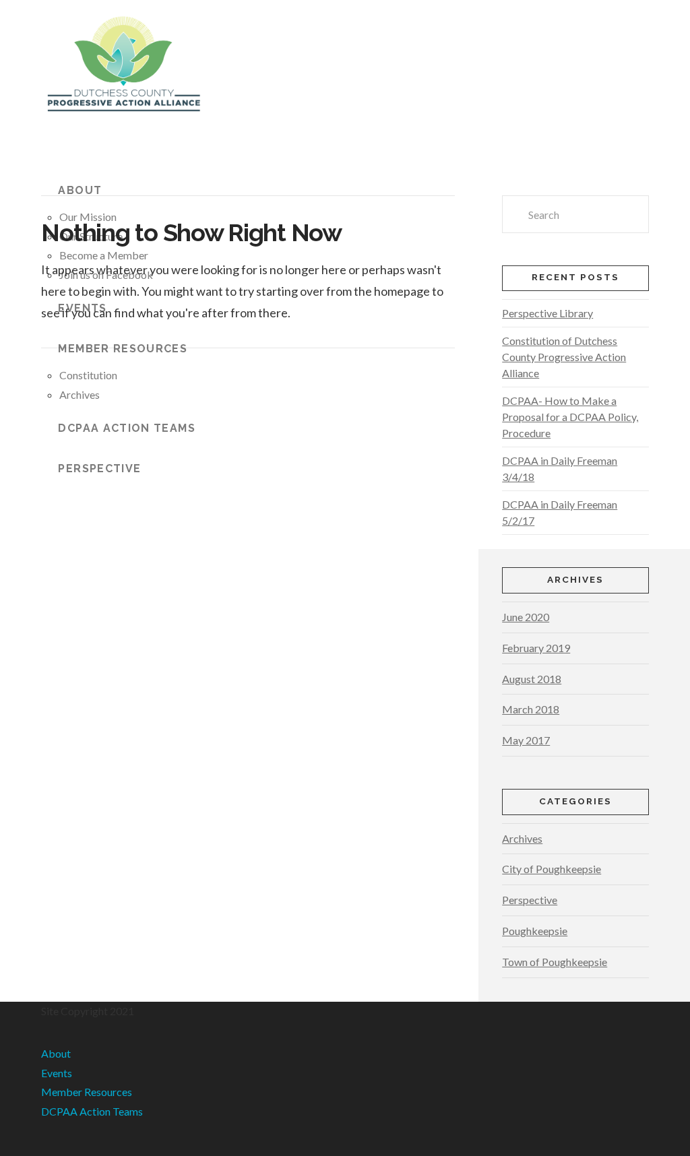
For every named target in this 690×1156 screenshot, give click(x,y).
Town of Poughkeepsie (554, 961)
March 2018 (530, 709)
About (56, 1053)
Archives (522, 838)
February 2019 (536, 647)
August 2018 (531, 678)
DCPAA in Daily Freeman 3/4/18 (559, 468)
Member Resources (86, 1091)
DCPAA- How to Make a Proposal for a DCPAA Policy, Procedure (570, 416)
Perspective (529, 899)
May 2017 (526, 740)
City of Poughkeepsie (551, 868)
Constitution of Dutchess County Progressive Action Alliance (564, 356)
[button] (48, 148)
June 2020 (525, 616)
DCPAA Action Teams (92, 1111)
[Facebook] (45, 1150)
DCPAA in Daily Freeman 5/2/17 (559, 512)
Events (56, 1072)
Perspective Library (547, 313)
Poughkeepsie (534, 930)
